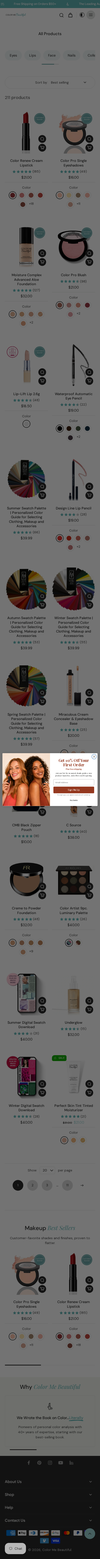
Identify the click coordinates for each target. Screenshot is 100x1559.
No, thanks (74, 800)
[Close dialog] (94, 756)
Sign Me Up (73, 790)
